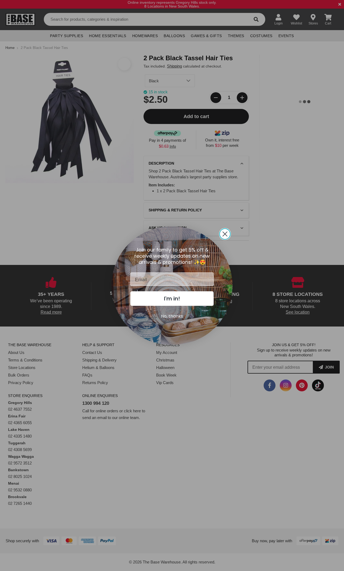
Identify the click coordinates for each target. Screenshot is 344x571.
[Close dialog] (225, 234)
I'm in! (172, 298)
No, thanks (172, 316)
